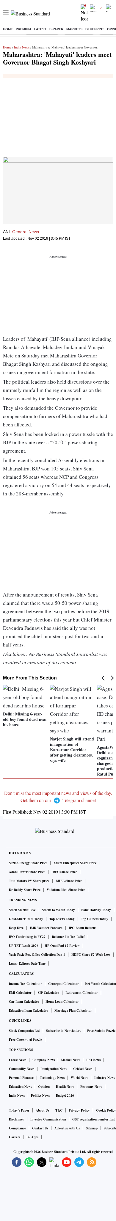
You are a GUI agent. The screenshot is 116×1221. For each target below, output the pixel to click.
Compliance (17, 1128)
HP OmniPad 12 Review (62, 946)
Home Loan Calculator (62, 1001)
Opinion (44, 1087)
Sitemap (92, 1128)
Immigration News (53, 1069)
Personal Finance (21, 1078)
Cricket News (82, 1069)
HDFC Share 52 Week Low (90, 954)
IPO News (93, 1060)
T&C (58, 1110)
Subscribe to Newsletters (63, 1031)
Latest (40, 29)
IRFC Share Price (64, 872)
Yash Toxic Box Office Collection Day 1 (37, 954)
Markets (74, 29)
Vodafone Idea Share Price (66, 890)
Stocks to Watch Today (58, 910)
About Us (42, 1110)
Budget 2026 (65, 1095)
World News (79, 1078)
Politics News (40, 1095)
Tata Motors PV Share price (29, 881)
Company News (43, 1060)
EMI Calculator (20, 993)
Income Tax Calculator (25, 984)
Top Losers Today (62, 919)
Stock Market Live (22, 910)
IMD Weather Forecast (46, 928)
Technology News (52, 1078)
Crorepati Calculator (63, 984)
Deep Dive (16, 928)
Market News (70, 1060)
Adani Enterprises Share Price (75, 863)
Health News (65, 1087)
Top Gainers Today (94, 919)
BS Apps (32, 1137)
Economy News (91, 1087)
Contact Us (40, 1128)
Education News (20, 1087)
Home (8, 29)
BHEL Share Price (69, 881)
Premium (23, 29)
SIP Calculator (48, 993)
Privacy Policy (79, 1110)
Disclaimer (16, 1119)
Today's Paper (19, 1110)
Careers (14, 1137)
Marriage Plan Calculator (73, 1010)
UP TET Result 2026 (23, 946)
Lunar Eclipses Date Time (27, 963)
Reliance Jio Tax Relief (68, 937)
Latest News (17, 1060)
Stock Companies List (24, 1031)
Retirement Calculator (81, 993)
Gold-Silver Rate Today (26, 919)
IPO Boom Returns (82, 928)
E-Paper (56, 29)
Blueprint (94, 29)
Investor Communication (48, 1119)
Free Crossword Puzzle (25, 1040)
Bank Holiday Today (96, 910)
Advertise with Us (67, 1128)
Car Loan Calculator (24, 1001)
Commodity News (21, 1069)
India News (21, 47)
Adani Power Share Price (27, 872)
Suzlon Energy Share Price (28, 863)
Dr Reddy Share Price (24, 890)
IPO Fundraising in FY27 (27, 937)
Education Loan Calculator (28, 1010)
